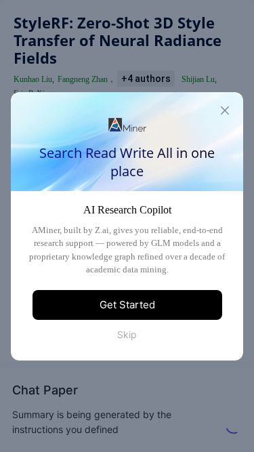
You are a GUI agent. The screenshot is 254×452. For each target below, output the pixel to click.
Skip (127, 334)
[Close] (225, 110)
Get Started (127, 304)
